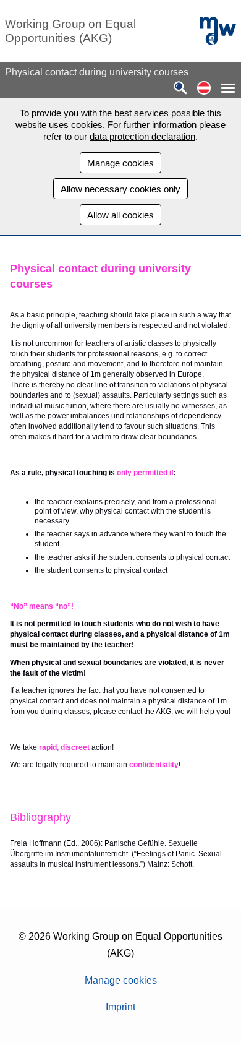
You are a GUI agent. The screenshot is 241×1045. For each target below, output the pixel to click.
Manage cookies (120, 163)
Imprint (120, 1007)
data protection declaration (142, 136)
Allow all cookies (120, 215)
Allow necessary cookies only (120, 189)
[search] (180, 89)
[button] (204, 89)
